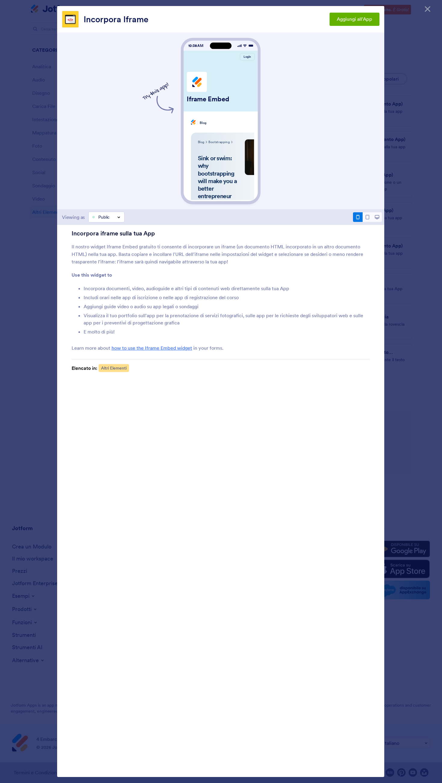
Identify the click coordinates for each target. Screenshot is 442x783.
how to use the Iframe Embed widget (152, 348)
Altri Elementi (114, 368)
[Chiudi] (427, 9)
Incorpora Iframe (116, 19)
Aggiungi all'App (354, 19)
